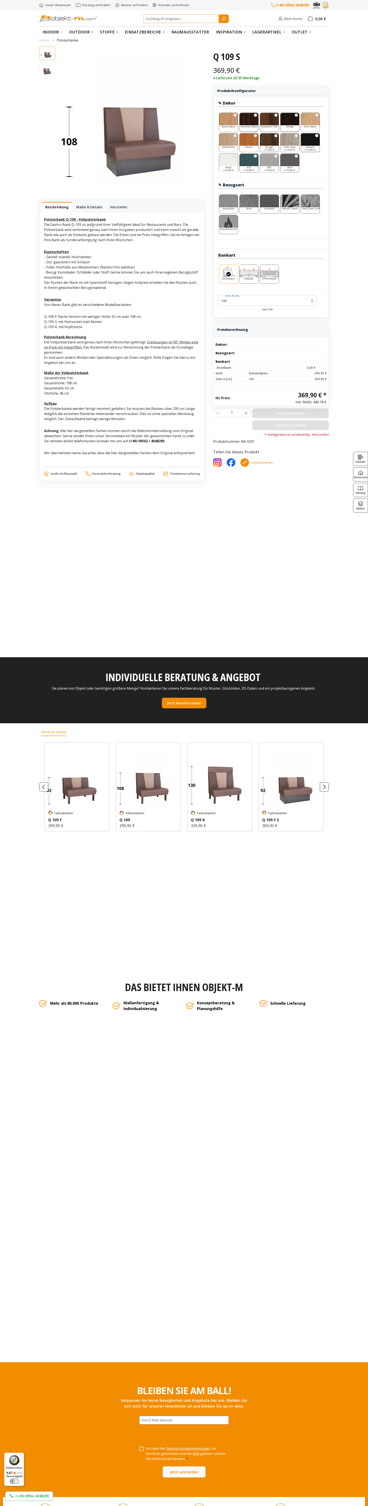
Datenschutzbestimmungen (188, 1448)
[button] (29, 1496)
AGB (196, 1453)
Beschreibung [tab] (57, 207)
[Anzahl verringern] (217, 412)
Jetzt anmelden (184, 1471)
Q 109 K (198, 819)
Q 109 (124, 819)
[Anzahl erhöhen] (246, 412)
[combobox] (181, 18)
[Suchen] (224, 18)
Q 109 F (55, 819)
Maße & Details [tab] (89, 207)
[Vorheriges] (43, 787)
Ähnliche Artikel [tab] (53, 732)
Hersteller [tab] (119, 207)
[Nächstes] (324, 787)
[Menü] (21, 1455)
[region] (122, 118)
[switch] (14, 1481)
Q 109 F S (270, 819)
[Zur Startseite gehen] (68, 18)
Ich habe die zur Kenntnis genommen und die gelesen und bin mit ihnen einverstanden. (186, 1453)
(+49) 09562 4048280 (292, 5)
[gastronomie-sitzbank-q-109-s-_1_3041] (131, 118)
